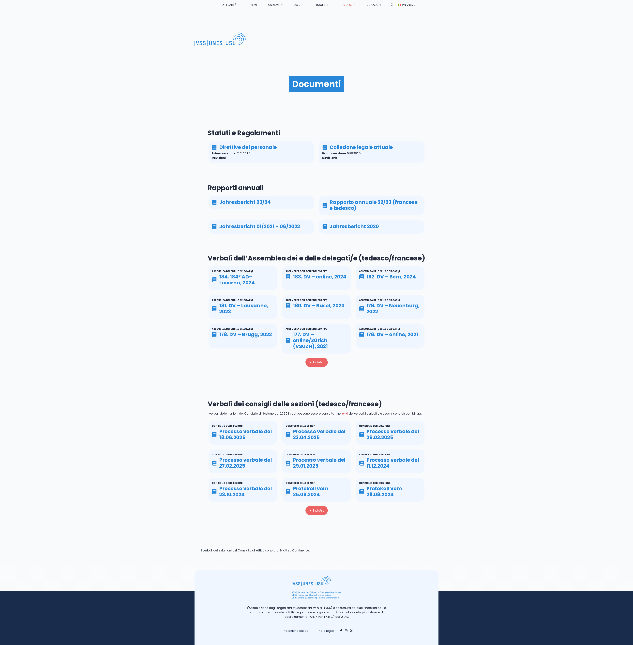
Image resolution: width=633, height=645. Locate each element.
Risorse (347, 5)
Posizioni (273, 5)
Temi (254, 5)
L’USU (296, 5)
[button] (392, 5)
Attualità (229, 5)
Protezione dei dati (296, 631)
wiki (345, 413)
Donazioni (373, 5)
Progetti (321, 5)
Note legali (326, 631)
